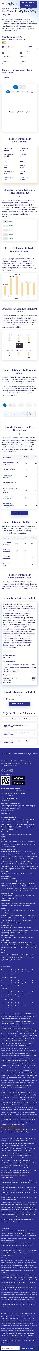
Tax (2, 938)
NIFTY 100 (33, 844)
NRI (6, 920)
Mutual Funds (17, 819)
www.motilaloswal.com (13, 1338)
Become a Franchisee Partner (24, 903)
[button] (19, 719)
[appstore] (18, 778)
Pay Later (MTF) (16, 827)
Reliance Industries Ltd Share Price (12, 891)
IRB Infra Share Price (28, 886)
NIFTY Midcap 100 (22, 844)
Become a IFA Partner (9, 906)
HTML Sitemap (16, 960)
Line (15, 87)
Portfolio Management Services (24, 824)
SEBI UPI (27, 6)
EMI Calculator (14, 859)
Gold (2, 920)
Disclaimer (17, 945)
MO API (27, 874)
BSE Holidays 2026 (19, 928)
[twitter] (5, 771)
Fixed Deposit (5, 827)
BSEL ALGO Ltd (7, 476)
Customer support (28, 910)
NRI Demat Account (29, 819)
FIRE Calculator (31, 869)
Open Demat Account (28, 2)
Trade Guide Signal (17, 874)
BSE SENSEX (11, 842)
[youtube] (8, 771)
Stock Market (15, 915)
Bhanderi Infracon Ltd (9, 482)
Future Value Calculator (17, 861)
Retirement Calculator (30, 854)
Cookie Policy (26, 945)
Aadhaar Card (16, 938)
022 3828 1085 (5, 801)
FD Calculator (15, 851)
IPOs (10, 918)
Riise (31, 874)
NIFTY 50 (4, 842)
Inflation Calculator (27, 866)
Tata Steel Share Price (24, 881)
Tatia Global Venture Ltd (10, 462)
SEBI (9, 942)
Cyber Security (6, 960)
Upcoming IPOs (6, 819)
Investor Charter (6, 955)
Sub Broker (33, 918)
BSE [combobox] (30, 47)
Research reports (6, 896)
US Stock (25, 918)
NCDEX (13, 942)
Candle (22, 87)
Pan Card (8, 938)
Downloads (30, 955)
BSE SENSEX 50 (11, 847)
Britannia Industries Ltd (29, 888)
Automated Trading (14, 923)
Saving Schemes (27, 938)
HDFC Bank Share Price (8, 881)
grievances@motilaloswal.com (10, 1127)
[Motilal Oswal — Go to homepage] (9, 4)
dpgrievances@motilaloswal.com (11, 1129)
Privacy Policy (28, 957)
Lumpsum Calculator (9, 856)
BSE (2, 942)
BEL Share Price (29, 891)
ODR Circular (18, 957)
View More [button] (7, 651)
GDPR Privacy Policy (19, 955)
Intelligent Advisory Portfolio (10, 822)
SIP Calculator (5, 851)
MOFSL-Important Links (24, 942)
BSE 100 (3, 847)
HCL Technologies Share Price (11, 888)
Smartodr (4, 957)
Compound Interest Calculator (11, 854)
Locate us (17, 910)
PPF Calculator (14, 864)
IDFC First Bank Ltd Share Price (11, 886)
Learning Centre (19, 896)
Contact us (5, 910)
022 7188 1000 (5, 813)
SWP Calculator (25, 859)
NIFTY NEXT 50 (11, 844)
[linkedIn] (11, 771)
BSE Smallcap (28, 842)
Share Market (5, 834)
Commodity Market (17, 834)
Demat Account (25, 915)
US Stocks (24, 822)
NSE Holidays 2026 (7, 928)
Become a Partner (7, 903)
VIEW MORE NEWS (18, 704)
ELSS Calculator (25, 864)
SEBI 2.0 (11, 957)
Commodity (12, 920)
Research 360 (5, 874)
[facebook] (2, 771)
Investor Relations (7, 945)
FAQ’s (11, 910)
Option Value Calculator (17, 869)
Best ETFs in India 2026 (18, 933)
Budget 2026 (5, 915)
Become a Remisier (23, 906)
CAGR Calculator (22, 856)
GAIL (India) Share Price (26, 883)
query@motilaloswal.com (9, 798)
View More (18, 513)
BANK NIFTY (19, 842)
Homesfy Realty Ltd (9, 469)
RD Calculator (26, 851)
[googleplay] (18, 783)
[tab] (8, 91)
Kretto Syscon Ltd (8, 497)
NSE (5, 942)
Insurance (13, 829)
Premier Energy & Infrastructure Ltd (8, 504)
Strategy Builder (6, 876)
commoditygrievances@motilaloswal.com (14, 1175)
